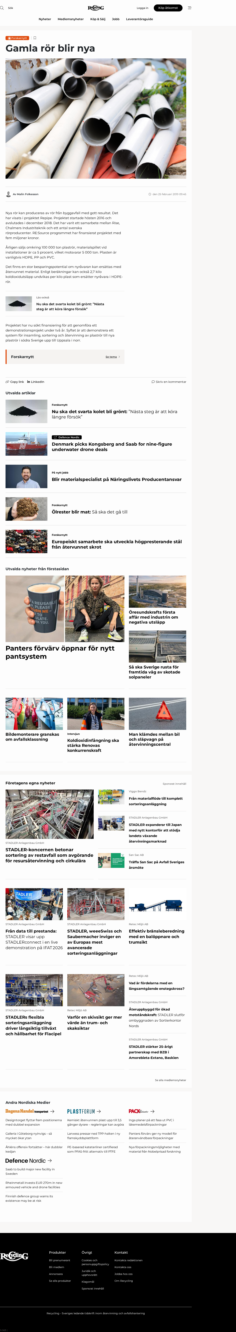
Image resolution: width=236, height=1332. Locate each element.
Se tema (111, 356)
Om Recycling (123, 1280)
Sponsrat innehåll (93, 1288)
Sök (10, 8)
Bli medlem (56, 1267)
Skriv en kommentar (171, 382)
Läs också (42, 297)
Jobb (115, 19)
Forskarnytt (19, 38)
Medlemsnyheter (71, 19)
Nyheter (45, 19)
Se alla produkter (60, 1280)
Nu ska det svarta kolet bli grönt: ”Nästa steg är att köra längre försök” (70, 306)
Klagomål (88, 1281)
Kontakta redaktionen (128, 1260)
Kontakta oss (122, 1267)
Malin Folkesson (28, 194)
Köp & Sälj (97, 19)
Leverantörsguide (139, 19)
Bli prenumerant (59, 1260)
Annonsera (56, 1274)
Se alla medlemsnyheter (170, 1080)
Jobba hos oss (123, 1274)
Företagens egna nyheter (30, 783)
